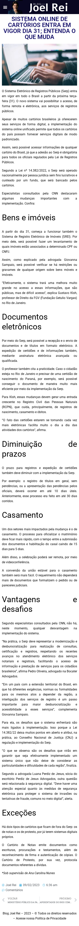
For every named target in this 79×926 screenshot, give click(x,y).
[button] (5, 7)
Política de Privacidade (50, 918)
